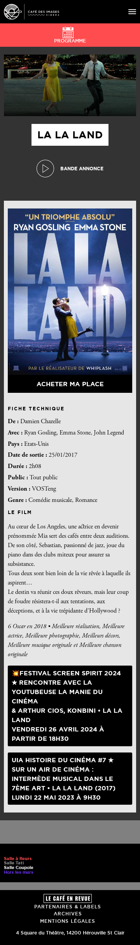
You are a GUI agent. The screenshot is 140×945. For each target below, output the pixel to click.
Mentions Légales (67, 921)
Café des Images (31, 11)
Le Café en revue (68, 898)
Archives (68, 913)
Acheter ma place (70, 383)
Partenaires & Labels (67, 906)
